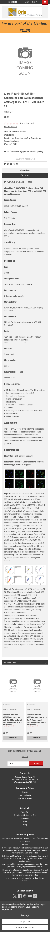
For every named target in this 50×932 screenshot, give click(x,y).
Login (27, 2)
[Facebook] (5, 164)
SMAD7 (25, 845)
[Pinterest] (17, 164)
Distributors (25, 812)
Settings (25, 915)
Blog (25, 825)
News (25, 822)
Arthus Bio (7, 704)
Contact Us (25, 818)
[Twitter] (14, 164)
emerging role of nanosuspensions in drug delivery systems (25, 879)
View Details (13, 737)
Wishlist (25, 792)
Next (46, 662)
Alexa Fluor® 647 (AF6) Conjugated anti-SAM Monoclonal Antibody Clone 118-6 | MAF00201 (37, 719)
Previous (42, 662)
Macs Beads (25, 842)
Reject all (25, 921)
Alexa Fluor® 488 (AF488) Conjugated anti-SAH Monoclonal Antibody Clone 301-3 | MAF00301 (13, 719)
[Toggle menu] (4, 4)
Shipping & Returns (25, 798)
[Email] (8, 164)
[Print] (11, 164)
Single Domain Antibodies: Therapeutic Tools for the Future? (25, 838)
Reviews (25, 175)
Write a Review (10, 126)
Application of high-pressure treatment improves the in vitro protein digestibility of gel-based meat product (25, 865)
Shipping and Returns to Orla (25, 815)
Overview (25, 170)
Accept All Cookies (25, 927)
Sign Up (35, 2)
